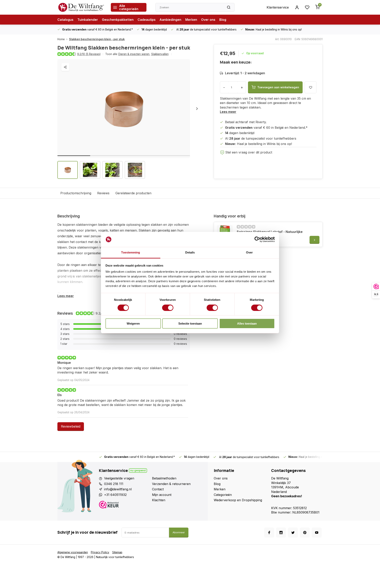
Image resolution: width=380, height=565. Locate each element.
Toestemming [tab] (130, 252)
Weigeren (133, 323)
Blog (222, 20)
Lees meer (228, 112)
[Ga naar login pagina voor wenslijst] (307, 7)
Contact (158, 489)
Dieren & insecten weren (134, 54)
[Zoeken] (229, 7)
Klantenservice (278, 7)
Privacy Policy (100, 552)
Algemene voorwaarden (72, 552)
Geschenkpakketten (118, 20)
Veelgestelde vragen (119, 478)
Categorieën (223, 495)
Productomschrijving (75, 193)
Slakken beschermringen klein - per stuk (97, 39)
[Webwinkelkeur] (124, 505)
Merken (191, 20)
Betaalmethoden (164, 478)
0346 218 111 (113, 484)
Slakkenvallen (160, 54)
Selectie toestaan (190, 323)
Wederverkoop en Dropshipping (238, 500)
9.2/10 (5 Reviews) (89, 54)
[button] (197, 108)
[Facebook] (269, 532)
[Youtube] (317, 532)
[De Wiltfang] (81, 7)
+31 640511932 (115, 495)
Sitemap (117, 552)
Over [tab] (249, 252)
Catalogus (65, 20)
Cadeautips (147, 20)
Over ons (208, 20)
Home (61, 39)
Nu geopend (138, 470)
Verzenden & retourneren (171, 484)
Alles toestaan (247, 323)
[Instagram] (281, 532)
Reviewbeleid (70, 426)
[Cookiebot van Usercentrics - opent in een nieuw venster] (257, 239)
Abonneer (179, 532)
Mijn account (161, 495)
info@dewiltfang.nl (118, 489)
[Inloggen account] (297, 7)
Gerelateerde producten (133, 193)
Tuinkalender (87, 20)
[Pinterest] (305, 532)
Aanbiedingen (170, 20)
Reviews (103, 193)
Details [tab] (190, 252)
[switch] (167, 308)
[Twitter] (293, 532)
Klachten (158, 500)
